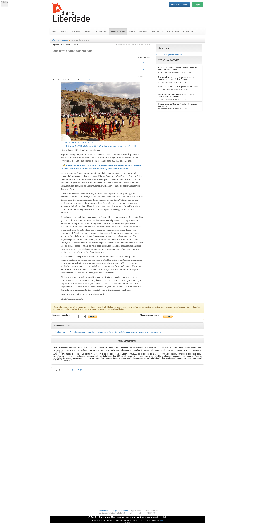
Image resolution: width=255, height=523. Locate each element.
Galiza (64, 31)
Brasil (88, 31)
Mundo (132, 31)
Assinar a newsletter (179, 4)
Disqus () (56, 370)
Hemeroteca (173, 31)
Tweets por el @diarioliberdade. (169, 54)
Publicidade (123, 510)
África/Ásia (101, 31)
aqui (161, 520)
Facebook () (68, 370)
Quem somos (102, 510)
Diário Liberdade (87, 80)
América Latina (118, 31)
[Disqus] (127, 405)
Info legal (113, 510)
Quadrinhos (157, 31)
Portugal (76, 31)
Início (54, 31)
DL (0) (80, 370)
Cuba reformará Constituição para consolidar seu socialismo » (135, 332)
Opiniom (143, 31)
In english (188, 31)
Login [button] (197, 4)
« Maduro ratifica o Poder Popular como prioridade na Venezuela (81, 332)
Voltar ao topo (247, 517)
